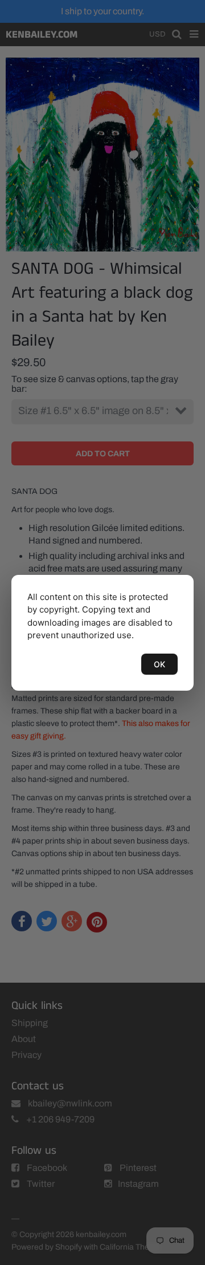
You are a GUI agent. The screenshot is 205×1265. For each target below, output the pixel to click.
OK (159, 664)
